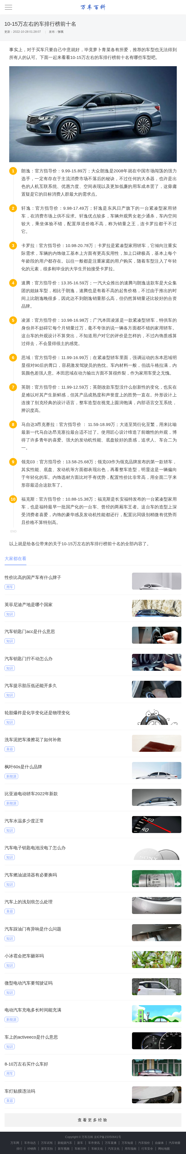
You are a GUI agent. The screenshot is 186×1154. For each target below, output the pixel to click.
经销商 (31, 1148)
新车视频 (64, 1148)
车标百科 (80, 1148)
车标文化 (97, 1148)
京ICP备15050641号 (107, 1137)
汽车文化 (114, 1148)
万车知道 (127, 1143)
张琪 (60, 31)
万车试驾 (47, 1143)
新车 (80, 1143)
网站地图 (164, 1148)
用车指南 (130, 1148)
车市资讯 (94, 1143)
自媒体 (159, 1143)
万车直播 (110, 1143)
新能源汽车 (65, 1143)
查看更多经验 (93, 1120)
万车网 (14, 1143)
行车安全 (147, 1148)
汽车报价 (144, 1143)
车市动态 (30, 1143)
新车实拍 (47, 1148)
